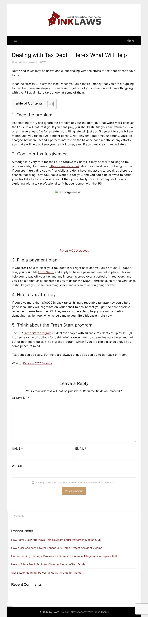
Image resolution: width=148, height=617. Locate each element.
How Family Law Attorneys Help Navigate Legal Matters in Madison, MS (56, 539)
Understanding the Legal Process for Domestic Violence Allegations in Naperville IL (64, 556)
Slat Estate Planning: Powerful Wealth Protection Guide (46, 572)
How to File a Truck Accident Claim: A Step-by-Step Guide (48, 564)
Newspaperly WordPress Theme (90, 611)
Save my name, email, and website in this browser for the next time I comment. (75, 482)
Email (80, 448)
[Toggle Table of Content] (49, 104)
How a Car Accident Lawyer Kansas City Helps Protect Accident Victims (56, 548)
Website (18, 466)
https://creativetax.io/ (64, 166)
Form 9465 (45, 272)
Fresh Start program (37, 333)
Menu (130, 40)
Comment (20, 398)
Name (17, 448)
